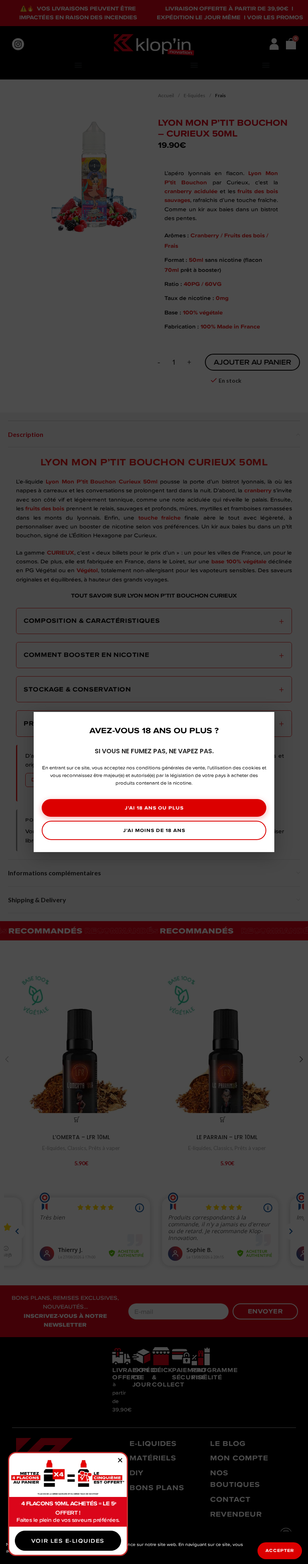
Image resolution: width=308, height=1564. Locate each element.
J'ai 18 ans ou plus (154, 807)
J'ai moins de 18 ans (154, 830)
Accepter (279, 1550)
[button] (120, 1460)
